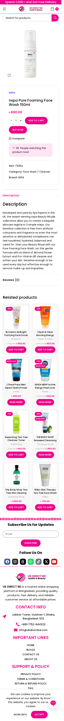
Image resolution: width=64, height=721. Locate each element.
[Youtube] (54, 562)
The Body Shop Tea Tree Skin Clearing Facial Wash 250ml (16, 492)
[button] (16, 349)
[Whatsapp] (31, 562)
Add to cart (36, 120)
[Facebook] (7, 562)
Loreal (16, 391)
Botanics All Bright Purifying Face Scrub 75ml (16, 335)
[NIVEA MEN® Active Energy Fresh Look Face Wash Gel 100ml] (45, 370)
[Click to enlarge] (9, 75)
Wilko (45, 496)
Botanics (16, 338)
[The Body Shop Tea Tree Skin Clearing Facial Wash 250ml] (16, 475)
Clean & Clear (45, 338)
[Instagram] (15, 562)
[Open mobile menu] (4, 8)
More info (20, 714)
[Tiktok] (39, 562)
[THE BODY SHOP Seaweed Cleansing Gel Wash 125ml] (45, 422)
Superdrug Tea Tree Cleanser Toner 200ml (16, 440)
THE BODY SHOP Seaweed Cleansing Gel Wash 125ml (45, 440)
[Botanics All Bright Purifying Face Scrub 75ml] (16, 317)
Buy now (17, 129)
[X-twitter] (46, 562)
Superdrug (16, 444)
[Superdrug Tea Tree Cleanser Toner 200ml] (16, 422)
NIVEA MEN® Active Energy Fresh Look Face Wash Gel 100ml (45, 389)
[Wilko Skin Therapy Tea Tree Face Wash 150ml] (45, 475)
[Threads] (23, 562)
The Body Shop (45, 444)
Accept (39, 714)
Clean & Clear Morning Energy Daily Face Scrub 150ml (45, 336)
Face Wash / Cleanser (36, 172)
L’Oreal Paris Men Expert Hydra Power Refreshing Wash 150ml (16, 389)
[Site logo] (21, 8)
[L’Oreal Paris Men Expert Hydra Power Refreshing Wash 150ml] (16, 370)
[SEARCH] (55, 17)
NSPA (12, 92)
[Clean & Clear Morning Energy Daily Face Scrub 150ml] (45, 317)
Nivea (45, 391)
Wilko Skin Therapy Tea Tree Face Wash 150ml (45, 492)
